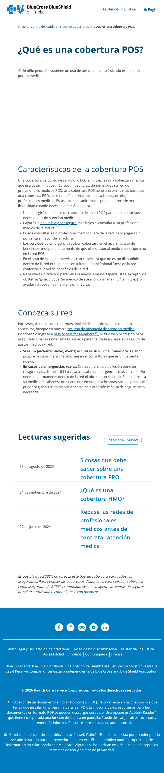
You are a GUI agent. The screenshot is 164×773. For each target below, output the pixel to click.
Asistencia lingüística (119, 9)
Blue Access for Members (76, 334)
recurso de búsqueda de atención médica (101, 329)
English (153, 9)
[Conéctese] (82, 628)
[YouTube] (93, 628)
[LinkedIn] (105, 628)
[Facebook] (59, 628)
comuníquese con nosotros (76, 591)
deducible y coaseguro (58, 223)
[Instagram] (70, 628)
